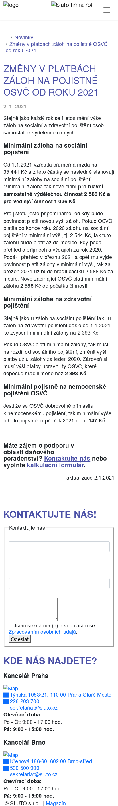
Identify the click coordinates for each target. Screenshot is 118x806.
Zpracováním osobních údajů (42, 631)
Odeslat (20, 639)
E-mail (18, 555)
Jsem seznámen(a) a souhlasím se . (52, 628)
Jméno (18, 536)
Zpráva (18, 592)
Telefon (17, 572)
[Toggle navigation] (107, 10)
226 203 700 (24, 701)
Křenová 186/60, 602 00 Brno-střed (50, 761)
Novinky (24, 37)
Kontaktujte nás (67, 458)
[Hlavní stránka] (6, 37)
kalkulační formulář (55, 464)
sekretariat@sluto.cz (33, 707)
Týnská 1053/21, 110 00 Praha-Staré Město (60, 694)
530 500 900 (24, 767)
